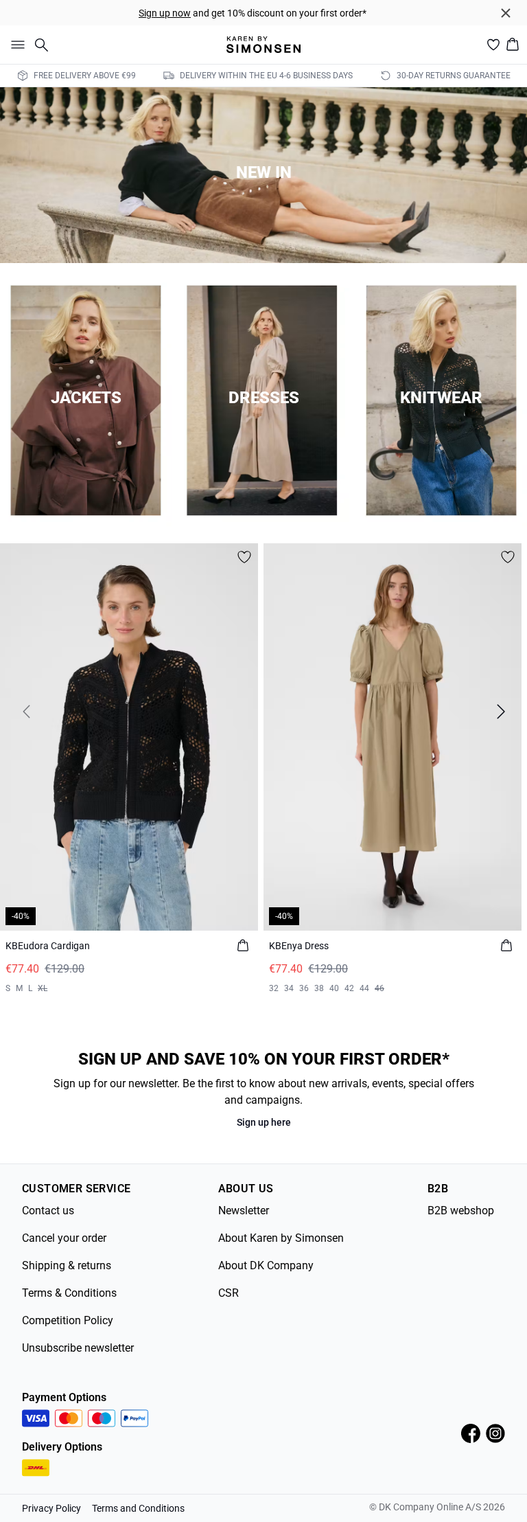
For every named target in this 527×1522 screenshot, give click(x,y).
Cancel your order (64, 1238)
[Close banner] (505, 13)
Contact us (48, 1210)
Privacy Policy (51, 1508)
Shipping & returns (66, 1265)
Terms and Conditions (138, 1508)
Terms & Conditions (69, 1292)
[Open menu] (15, 45)
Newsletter (243, 1210)
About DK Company (266, 1265)
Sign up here (264, 1122)
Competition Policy (67, 1320)
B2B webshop (461, 1210)
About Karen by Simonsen (281, 1238)
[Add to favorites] (244, 557)
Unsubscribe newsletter (78, 1347)
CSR (228, 1292)
